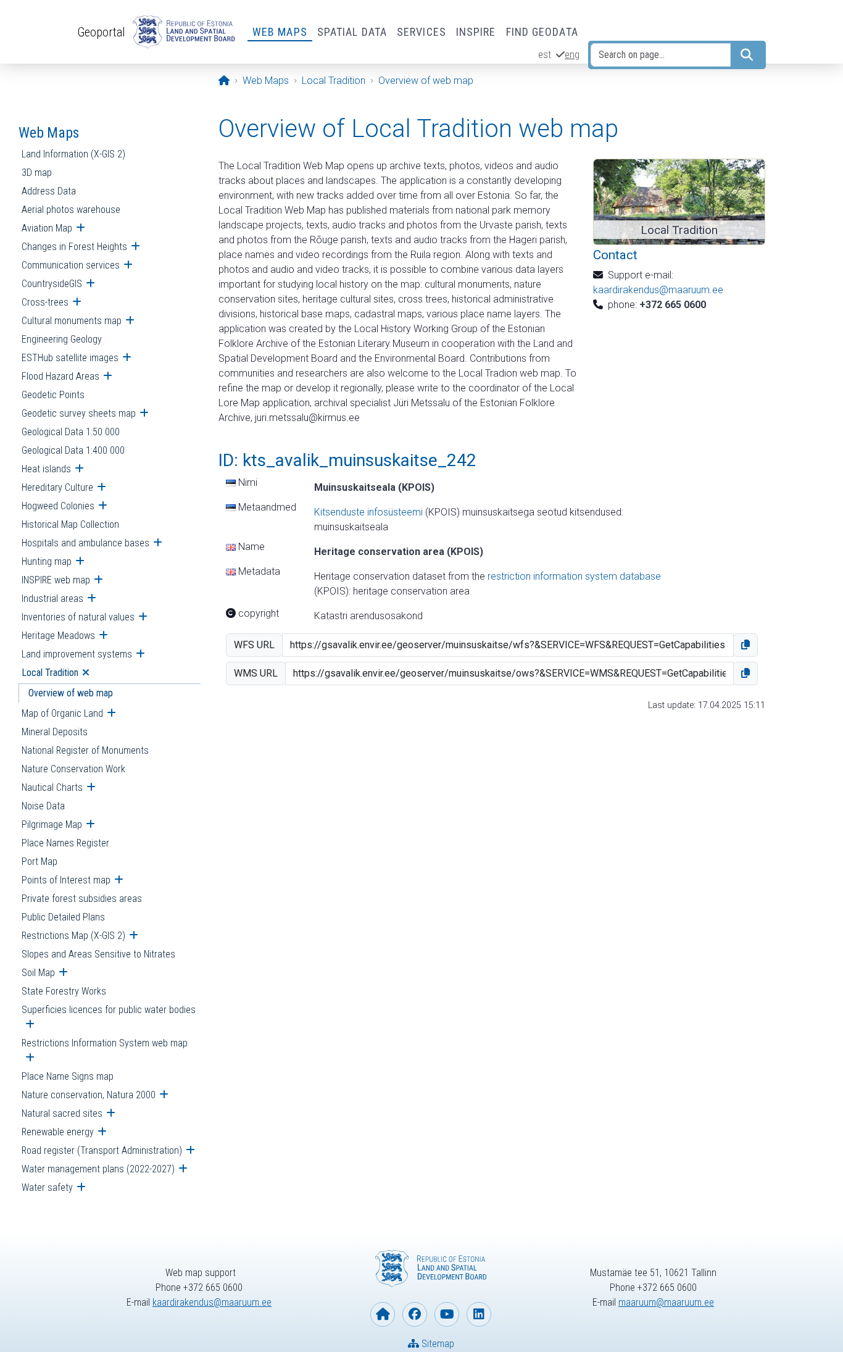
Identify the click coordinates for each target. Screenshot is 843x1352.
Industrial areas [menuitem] (52, 598)
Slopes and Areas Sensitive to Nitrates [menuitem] (98, 954)
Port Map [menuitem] (39, 861)
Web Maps (279, 31)
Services (421, 31)
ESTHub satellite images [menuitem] (70, 358)
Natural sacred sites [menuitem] (62, 1113)
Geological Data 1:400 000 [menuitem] (73, 450)
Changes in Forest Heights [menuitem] (74, 246)
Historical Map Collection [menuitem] (70, 524)
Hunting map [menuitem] (47, 561)
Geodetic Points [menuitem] (53, 395)
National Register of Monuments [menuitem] (85, 750)
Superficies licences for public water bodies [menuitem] (109, 1010)
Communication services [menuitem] (71, 265)
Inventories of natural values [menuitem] (78, 617)
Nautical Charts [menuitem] (52, 787)
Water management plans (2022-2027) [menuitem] (98, 1169)
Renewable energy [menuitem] (58, 1132)
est (544, 55)
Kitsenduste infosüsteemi (368, 512)
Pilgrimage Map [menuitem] (52, 824)
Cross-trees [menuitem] (45, 302)
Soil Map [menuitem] (38, 973)
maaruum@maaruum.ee (666, 1302)
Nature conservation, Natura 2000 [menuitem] (89, 1095)
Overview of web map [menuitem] (70, 693)
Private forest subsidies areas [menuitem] (82, 898)
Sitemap (436, 1344)
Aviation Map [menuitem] (47, 228)
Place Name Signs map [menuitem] (68, 1076)
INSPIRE (476, 31)
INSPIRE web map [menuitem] (56, 580)
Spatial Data (352, 31)
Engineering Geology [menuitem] (62, 339)
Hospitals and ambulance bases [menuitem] (85, 543)
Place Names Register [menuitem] (65, 843)
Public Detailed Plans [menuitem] (63, 917)
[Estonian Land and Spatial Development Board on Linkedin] (479, 1314)
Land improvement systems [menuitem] (77, 654)
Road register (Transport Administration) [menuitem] (102, 1150)
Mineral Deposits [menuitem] (55, 732)
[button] (745, 645)
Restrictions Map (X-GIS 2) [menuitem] (73, 935)
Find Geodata (542, 31)
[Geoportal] (181, 32)
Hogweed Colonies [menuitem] (58, 506)
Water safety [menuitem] (47, 1187)
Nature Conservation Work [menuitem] (73, 769)
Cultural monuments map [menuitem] (72, 321)
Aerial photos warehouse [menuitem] (71, 209)
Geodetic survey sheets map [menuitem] (79, 413)
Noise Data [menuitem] (43, 806)
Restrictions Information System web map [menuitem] (105, 1043)
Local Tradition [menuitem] (50, 672)
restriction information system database (574, 576)
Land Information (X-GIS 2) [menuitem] (73, 154)
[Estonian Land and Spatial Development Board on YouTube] (446, 1314)
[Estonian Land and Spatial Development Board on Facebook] (414, 1314)
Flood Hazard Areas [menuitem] (60, 376)
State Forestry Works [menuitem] (64, 991)
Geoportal (101, 32)
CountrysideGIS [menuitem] (52, 284)
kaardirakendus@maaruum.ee (658, 290)
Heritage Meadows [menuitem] (58, 635)
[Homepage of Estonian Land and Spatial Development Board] (382, 1314)
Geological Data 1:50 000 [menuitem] (71, 432)
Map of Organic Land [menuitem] (62, 713)
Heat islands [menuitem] (46, 469)
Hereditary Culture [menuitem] (57, 487)
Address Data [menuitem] (49, 191)
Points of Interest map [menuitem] (66, 880)
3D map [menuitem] (37, 172)
